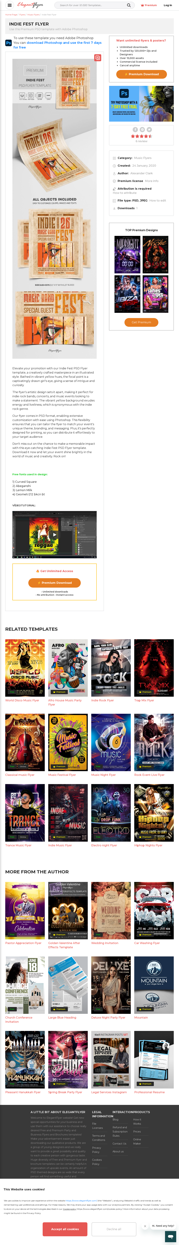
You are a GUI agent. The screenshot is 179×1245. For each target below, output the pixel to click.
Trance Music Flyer (18, 845)
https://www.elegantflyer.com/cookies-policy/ (99, 1209)
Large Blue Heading (62, 1017)
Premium (151, 5)
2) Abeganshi (21, 486)
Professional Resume (149, 1092)
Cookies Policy (97, 1162)
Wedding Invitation (104, 943)
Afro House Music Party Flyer (65, 702)
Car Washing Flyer (147, 943)
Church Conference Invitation (18, 1019)
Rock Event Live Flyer (149, 775)
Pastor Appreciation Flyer (23, 943)
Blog (115, 1119)
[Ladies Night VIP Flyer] (156, 294)
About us (118, 1151)
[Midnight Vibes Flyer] (127, 254)
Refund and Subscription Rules (120, 1131)
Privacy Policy (96, 1150)
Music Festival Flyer (62, 775)
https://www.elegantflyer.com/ (81, 1200)
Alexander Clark (141, 173)
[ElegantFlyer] (30, 5)
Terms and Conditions (98, 1138)
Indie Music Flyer (60, 845)
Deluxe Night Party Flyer (108, 1017)
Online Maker (137, 1141)
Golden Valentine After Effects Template (64, 945)
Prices (137, 1131)
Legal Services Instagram (109, 1092)
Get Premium (141, 322)
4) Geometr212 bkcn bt (28, 494)
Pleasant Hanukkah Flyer (23, 1092)
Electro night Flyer (104, 845)
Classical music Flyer (19, 775)
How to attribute (125, 193)
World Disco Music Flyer (22, 700)
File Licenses (97, 1126)
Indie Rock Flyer (102, 700)
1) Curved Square (24, 481)
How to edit (157, 200)
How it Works (137, 1121)
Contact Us (119, 1143)
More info (152, 181)
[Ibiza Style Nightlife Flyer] (127, 294)
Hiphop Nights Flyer (148, 845)
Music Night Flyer (103, 775)
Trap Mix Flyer (144, 700)
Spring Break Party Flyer (65, 1092)
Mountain (141, 1017)
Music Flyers (143, 158)
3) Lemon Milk (22, 490)
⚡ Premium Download (54, 582)
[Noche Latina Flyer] (156, 254)
